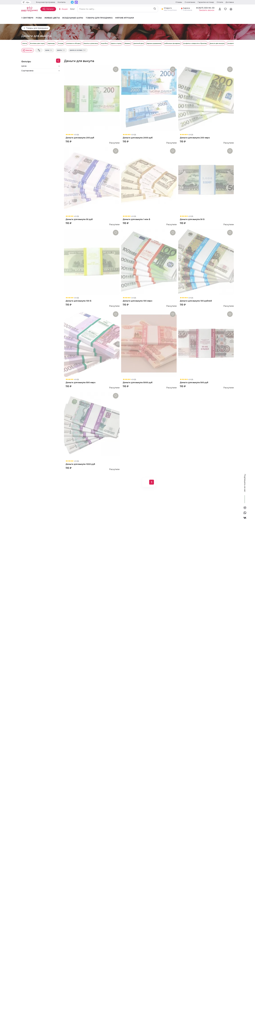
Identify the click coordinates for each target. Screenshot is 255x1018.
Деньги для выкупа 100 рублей (196, 301)
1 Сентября (27, 18)
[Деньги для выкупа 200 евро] (206, 98)
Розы (39, 18)
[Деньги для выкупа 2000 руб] (149, 98)
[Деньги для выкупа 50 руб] (92, 180)
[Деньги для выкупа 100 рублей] (206, 262)
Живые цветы (52, 18)
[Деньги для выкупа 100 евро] (149, 262)
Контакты (61, 2)
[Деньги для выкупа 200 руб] (92, 98)
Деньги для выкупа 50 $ (192, 219)
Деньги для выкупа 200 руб (80, 138)
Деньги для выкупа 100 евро (137, 301)
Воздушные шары (72, 18)
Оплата (220, 2)
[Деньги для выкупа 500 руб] (206, 343)
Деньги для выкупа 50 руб (79, 219)
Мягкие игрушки (124, 18)
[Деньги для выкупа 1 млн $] (149, 180)
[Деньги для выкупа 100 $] (92, 262)
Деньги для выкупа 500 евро (80, 382)
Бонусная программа (45, 2)
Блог (72, 9)
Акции (65, 9)
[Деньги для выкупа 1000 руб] (92, 425)
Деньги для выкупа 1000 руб (80, 464)
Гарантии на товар (206, 2)
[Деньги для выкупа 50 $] (206, 180)
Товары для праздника (99, 18)
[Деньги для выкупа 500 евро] (92, 343)
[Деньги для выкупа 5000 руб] (149, 343)
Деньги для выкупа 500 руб (194, 382)
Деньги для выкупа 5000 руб (137, 382)
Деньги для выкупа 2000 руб (138, 138)
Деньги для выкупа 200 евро (195, 138)
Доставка (230, 2)
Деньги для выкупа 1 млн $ (136, 219)
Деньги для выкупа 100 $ (78, 301)
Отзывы (178, 2)
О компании (190, 2)
